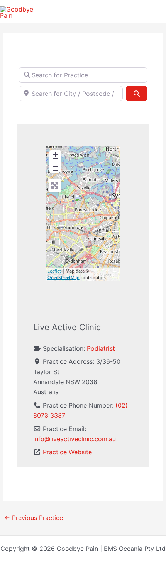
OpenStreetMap (63, 277)
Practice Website (67, 452)
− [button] (55, 166)
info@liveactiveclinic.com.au (74, 439)
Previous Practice (33, 518)
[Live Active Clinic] (83, 203)
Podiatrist (101, 348)
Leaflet (54, 271)
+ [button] (55, 154)
